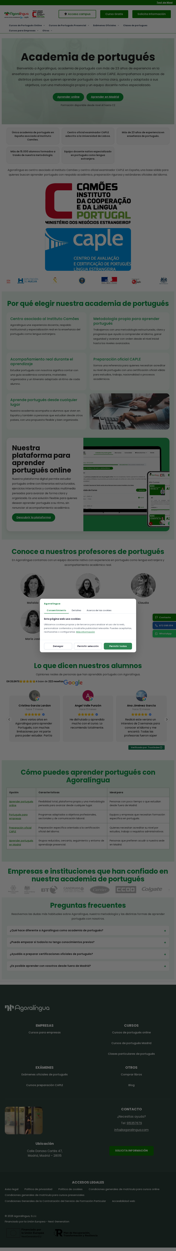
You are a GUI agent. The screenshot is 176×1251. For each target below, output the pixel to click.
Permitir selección (88, 646)
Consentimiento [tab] (56, 610)
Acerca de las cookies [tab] (99, 610)
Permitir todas (118, 646)
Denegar (58, 646)
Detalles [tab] (76, 610)
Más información (85, 632)
